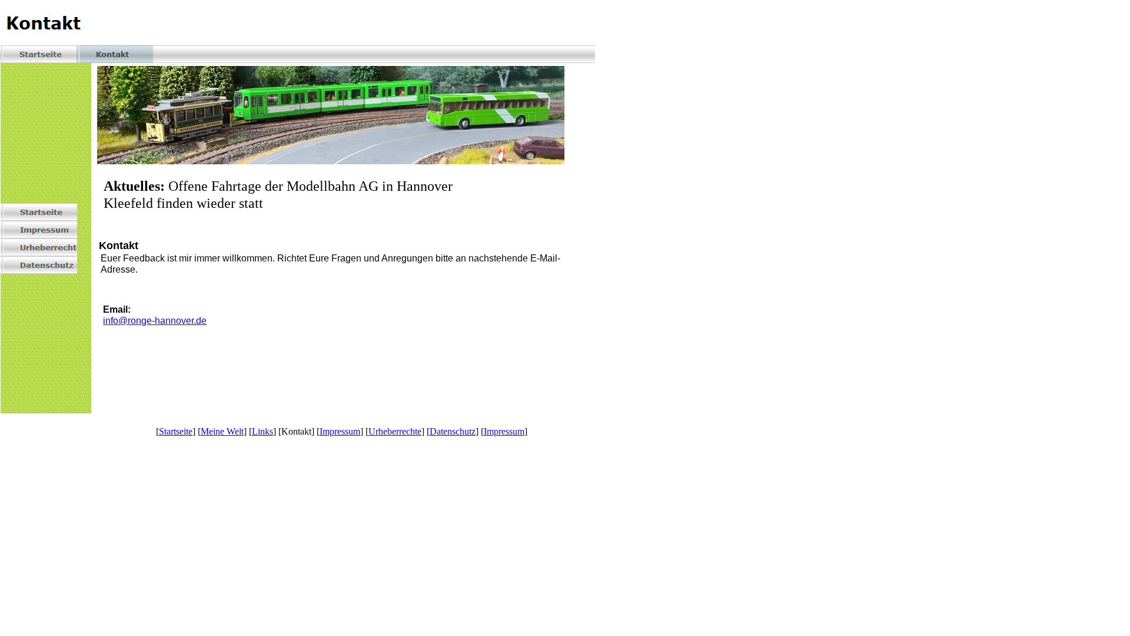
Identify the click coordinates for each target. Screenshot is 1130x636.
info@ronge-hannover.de (155, 321)
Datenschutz (453, 431)
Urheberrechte (394, 431)
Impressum (340, 431)
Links (262, 431)
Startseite (175, 431)
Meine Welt (222, 431)
